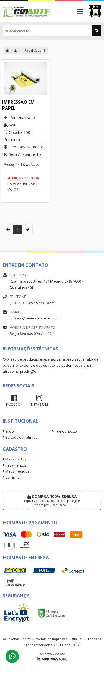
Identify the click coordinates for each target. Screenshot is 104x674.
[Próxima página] (27, 229)
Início (13, 50)
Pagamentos (15, 465)
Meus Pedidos (16, 471)
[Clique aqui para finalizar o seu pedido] (95, 11)
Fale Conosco (65, 431)
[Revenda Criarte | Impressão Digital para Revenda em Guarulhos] (27, 20)
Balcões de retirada (20, 437)
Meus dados (15, 459)
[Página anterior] (8, 229)
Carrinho (12, 477)
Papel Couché (35, 50)
